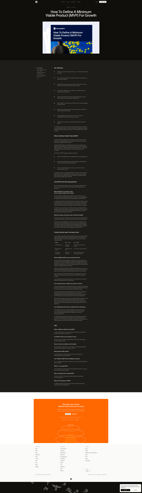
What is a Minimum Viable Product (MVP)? (41, 70)
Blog (61, 468)
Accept (125, 490)
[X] (85, 470)
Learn (61, 464)
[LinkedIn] (87, 470)
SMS (36, 450)
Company (79, 1)
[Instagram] (89, 470)
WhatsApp (37, 454)
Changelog (62, 466)
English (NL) (104, 474)
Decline (135, 490)
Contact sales (103, 1)
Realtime (37, 466)
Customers (62, 460)
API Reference (63, 452)
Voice (37, 452)
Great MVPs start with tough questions (41, 73)
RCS (36, 460)
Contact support (98, 474)
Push (36, 462)
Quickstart (62, 450)
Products (63, 1)
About (86, 448)
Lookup (37, 458)
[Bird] (36, 2)
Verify (37, 456)
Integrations (62, 458)
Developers (73, 1)
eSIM (36, 464)
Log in (96, 1)
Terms (86, 456)
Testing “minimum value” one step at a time (41, 76)
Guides (61, 462)
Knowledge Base (63, 456)
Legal (86, 454)
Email (36, 448)
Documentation (63, 448)
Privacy (86, 458)
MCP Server (62, 454)
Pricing (68, 1)
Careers (61, 470)
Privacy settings (91, 474)
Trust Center (87, 460)
